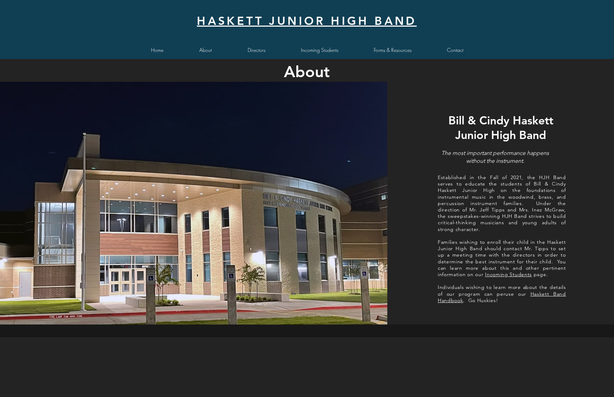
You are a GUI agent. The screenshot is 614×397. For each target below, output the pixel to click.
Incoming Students (508, 274)
